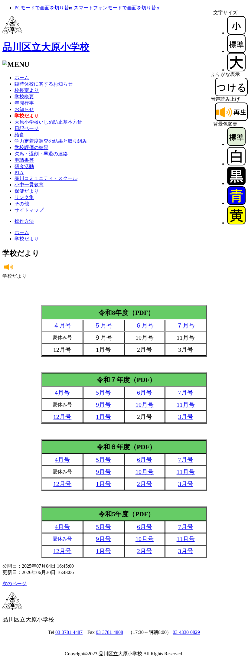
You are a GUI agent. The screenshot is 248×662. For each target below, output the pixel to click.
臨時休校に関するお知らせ (44, 83)
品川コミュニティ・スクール (46, 178)
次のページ (14, 583)
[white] (236, 163)
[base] (236, 144)
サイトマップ (29, 210)
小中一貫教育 (29, 184)
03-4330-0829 (186, 632)
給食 (19, 134)
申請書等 (24, 160)
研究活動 (24, 166)
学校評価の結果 (31, 147)
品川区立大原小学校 (46, 46)
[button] (44, 7)
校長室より (27, 90)
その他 (22, 203)
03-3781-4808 (109, 632)
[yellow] (236, 222)
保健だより (27, 191)
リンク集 (24, 197)
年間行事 (24, 103)
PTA (19, 172)
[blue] (236, 203)
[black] (236, 183)
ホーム (22, 77)
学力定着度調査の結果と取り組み (51, 141)
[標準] (236, 51)
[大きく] (236, 69)
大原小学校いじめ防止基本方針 (48, 122)
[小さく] (236, 32)
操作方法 (24, 221)
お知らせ (24, 109)
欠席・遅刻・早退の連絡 (41, 153)
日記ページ (27, 128)
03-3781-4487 (69, 632)
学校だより (27, 238)
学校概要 (24, 96)
